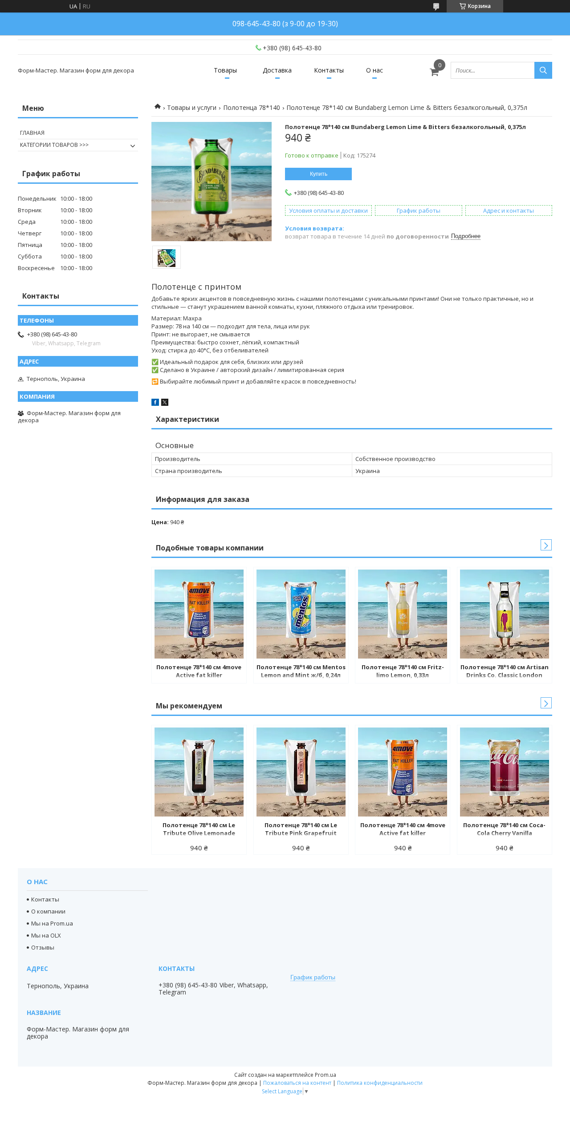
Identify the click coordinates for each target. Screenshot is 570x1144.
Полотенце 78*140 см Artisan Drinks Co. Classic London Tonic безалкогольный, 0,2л (504, 672)
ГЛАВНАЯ (32, 133)
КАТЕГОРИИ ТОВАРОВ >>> (54, 145)
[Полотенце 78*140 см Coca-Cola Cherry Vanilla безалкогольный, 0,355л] (505, 772)
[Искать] (543, 70)
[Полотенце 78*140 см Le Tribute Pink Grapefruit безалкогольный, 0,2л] (301, 772)
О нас (374, 70)
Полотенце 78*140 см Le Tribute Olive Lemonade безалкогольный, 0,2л (199, 830)
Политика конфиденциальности (380, 1083)
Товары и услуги (191, 107)
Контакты (329, 70)
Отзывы (42, 947)
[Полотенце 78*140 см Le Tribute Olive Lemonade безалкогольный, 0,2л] (199, 772)
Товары (225, 70)
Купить (318, 174)
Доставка (277, 70)
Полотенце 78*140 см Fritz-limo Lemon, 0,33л (403, 671)
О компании (48, 911)
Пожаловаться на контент (297, 1083)
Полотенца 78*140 (251, 107)
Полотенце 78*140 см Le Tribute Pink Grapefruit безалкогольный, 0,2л (301, 830)
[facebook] (155, 404)
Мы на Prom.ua (52, 923)
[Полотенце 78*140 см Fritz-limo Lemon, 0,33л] (403, 614)
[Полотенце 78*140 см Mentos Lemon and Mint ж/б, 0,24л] (301, 614)
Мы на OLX (46, 935)
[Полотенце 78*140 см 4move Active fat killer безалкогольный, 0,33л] (199, 614)
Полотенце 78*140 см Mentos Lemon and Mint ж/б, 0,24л (301, 671)
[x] (164, 404)
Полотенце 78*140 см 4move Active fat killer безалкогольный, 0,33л (198, 672)
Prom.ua (325, 1075)
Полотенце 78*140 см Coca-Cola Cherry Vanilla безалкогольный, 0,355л (504, 830)
